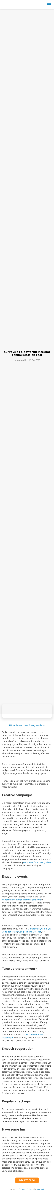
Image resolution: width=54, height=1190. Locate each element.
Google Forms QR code (29, 931)
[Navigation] (49, 4)
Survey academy (37, 725)
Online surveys (20, 725)
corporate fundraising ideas (37, 862)
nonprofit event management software (21, 899)
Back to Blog (27, 1180)
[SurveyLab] (13, 4)
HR (10, 725)
